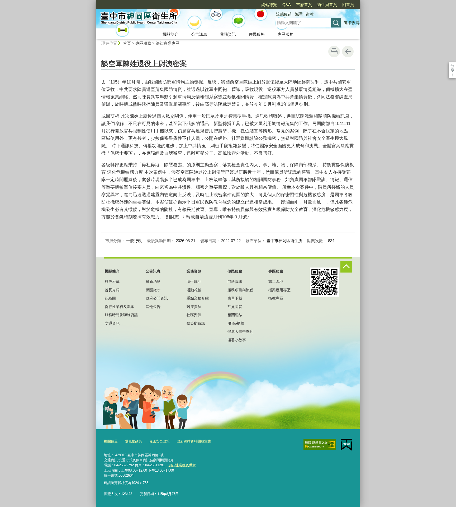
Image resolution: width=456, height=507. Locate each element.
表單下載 (234, 298)
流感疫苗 (284, 14)
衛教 (310, 14)
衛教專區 (275, 298)
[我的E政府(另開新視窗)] (346, 445)
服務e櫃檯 (235, 323)
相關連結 (234, 315)
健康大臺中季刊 (240, 331)
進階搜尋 (352, 22)
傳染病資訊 (196, 323)
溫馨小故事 (236, 340)
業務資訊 (228, 34)
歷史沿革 (112, 281)
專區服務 (285, 34)
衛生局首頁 (327, 4)
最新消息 (153, 281)
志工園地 (275, 281)
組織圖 (110, 298)
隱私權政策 (133, 441)
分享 (452, 66)
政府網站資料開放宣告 (194, 441)
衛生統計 (194, 281)
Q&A (286, 4)
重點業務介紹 (198, 298)
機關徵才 (153, 290)
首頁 (127, 43)
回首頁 (348, 4)
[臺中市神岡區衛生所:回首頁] (179, 19)
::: (93, 2)
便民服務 (257, 34)
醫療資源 (194, 307)
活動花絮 (194, 290)
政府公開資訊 (157, 298)
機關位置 (111, 441)
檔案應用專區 (279, 290)
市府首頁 (304, 4)
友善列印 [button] (334, 51)
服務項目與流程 (240, 290)
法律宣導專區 (167, 43)
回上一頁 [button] (348, 51)
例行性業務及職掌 (119, 307)
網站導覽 (269, 4)
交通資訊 (112, 323)
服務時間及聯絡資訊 (121, 315)
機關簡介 (170, 34)
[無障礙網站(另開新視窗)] (319, 444)
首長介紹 (112, 290)
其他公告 (153, 307)
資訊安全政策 (159, 441)
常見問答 (234, 307)
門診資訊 (234, 281)
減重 (299, 14)
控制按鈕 (346, 267)
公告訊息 (199, 34)
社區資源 (194, 315)
